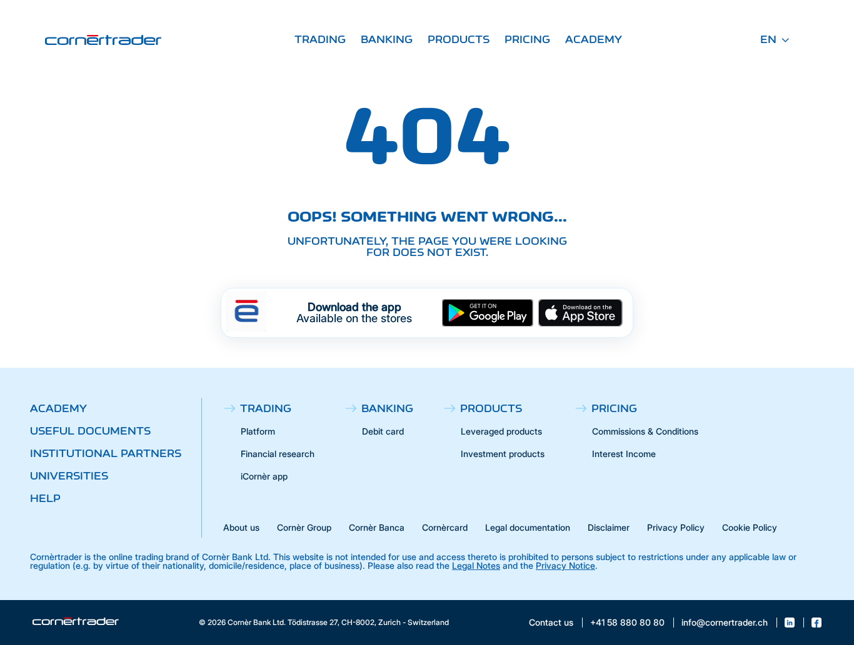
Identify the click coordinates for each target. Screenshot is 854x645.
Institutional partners (105, 453)
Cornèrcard (445, 527)
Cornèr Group (304, 527)
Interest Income (624, 453)
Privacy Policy (676, 527)
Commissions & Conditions (645, 431)
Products (459, 39)
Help (45, 498)
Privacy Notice (565, 565)
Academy (593, 39)
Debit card (383, 431)
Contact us (551, 623)
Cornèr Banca (376, 527)
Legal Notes (476, 565)
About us (241, 527)
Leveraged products (501, 431)
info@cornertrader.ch (724, 623)
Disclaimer (609, 527)
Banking (387, 39)
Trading (320, 39)
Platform (258, 431)
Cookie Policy (749, 527)
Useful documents (90, 431)
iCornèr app (264, 476)
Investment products (503, 453)
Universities (69, 476)
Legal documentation (527, 527)
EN (768, 39)
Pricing (527, 39)
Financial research (277, 453)
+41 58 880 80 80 (627, 623)
